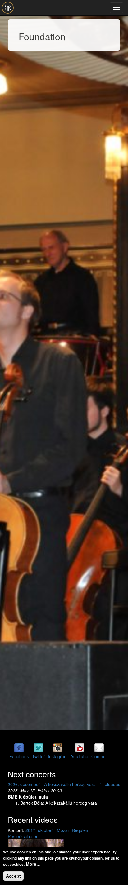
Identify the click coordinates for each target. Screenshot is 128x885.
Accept (13, 876)
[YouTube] (80, 747)
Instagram (58, 756)
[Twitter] (38, 747)
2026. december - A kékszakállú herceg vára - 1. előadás (64, 784)
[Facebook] (19, 747)
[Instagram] (58, 747)
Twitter (38, 756)
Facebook (19, 756)
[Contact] (99, 747)
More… (33, 864)
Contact (99, 756)
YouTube (79, 756)
